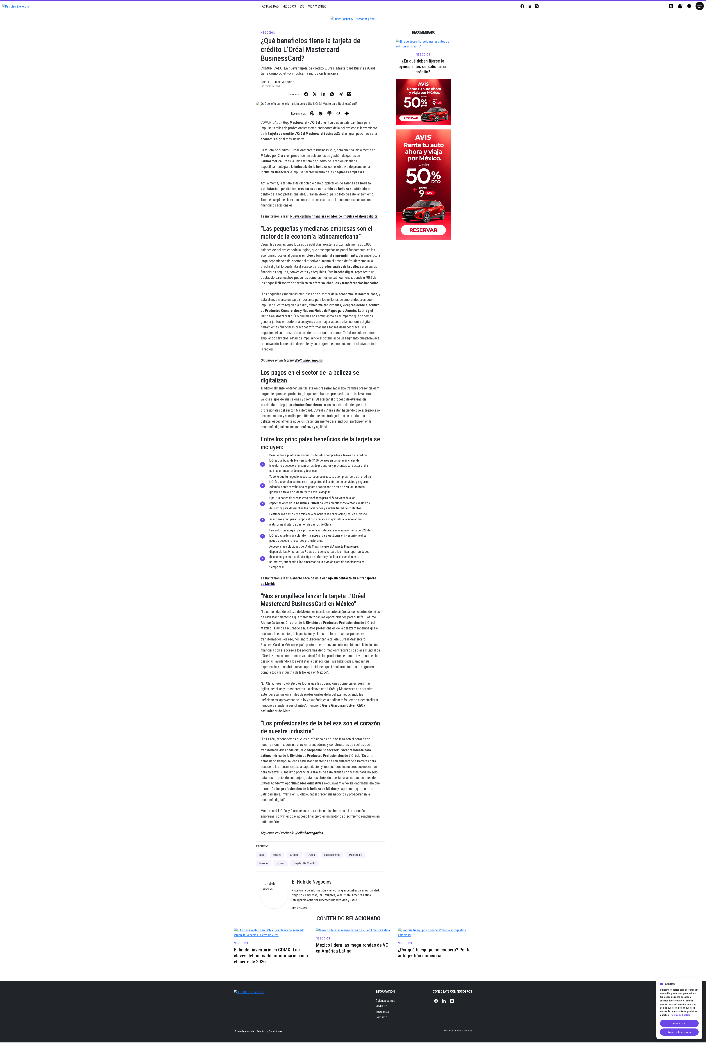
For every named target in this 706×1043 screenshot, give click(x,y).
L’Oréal (311, 855)
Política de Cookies (680, 1015)
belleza (277, 855)
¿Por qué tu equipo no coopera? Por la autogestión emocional (434, 952)
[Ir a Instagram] (536, 6)
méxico (263, 863)
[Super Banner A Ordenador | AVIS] (353, 19)
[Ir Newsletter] (671, 6)
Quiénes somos (385, 1001)
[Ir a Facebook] (522, 6)
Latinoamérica (332, 855)
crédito (294, 855)
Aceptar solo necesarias (679, 1032)
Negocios (289, 6)
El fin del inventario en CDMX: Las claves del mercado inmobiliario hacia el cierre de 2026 (271, 955)
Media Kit (381, 1006)
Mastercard (355, 855)
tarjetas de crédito (304, 863)
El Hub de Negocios (281, 82)
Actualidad (270, 6)
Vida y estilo (317, 6)
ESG (301, 6)
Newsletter (382, 1012)
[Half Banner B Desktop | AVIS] (423, 102)
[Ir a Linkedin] (529, 6)
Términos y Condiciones (269, 1031)
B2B (261, 855)
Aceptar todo (679, 1023)
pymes (280, 863)
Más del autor (299, 908)
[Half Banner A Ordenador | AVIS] (423, 184)
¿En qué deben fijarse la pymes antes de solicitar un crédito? (423, 66)
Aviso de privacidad (245, 1031)
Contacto (381, 1017)
